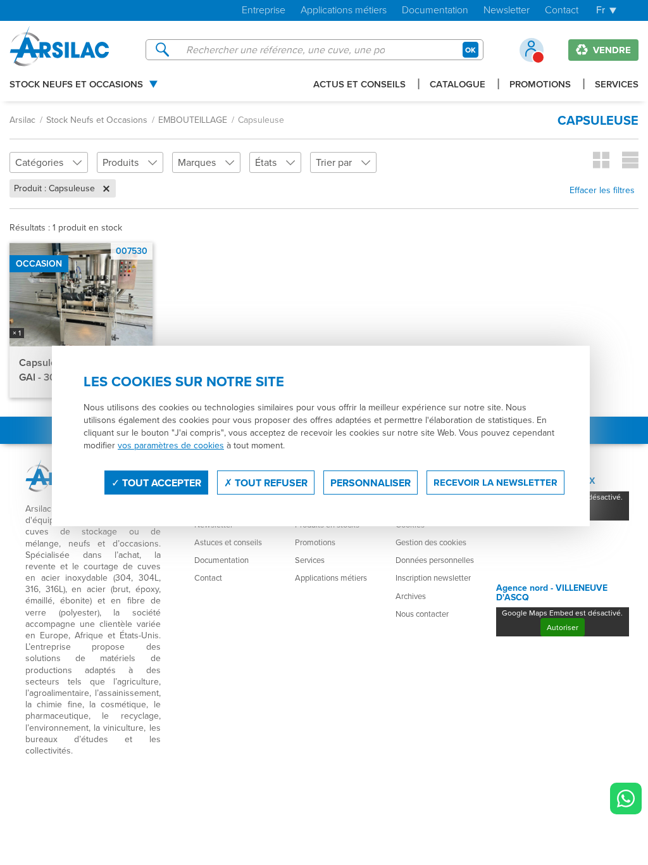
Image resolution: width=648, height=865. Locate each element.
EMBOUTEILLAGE (192, 119)
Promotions (540, 85)
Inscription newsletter (433, 577)
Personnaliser (370, 483)
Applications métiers (344, 10)
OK (470, 49)
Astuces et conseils (228, 542)
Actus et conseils (359, 85)
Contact (561, 10)
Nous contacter (422, 613)
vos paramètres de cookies (171, 445)
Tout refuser (270, 483)
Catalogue (457, 85)
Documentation (435, 10)
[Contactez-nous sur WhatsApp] (626, 798)
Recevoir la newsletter (495, 482)
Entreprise (263, 10)
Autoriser (562, 627)
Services (617, 85)
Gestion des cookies (431, 542)
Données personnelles (435, 559)
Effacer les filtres (602, 190)
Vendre (610, 50)
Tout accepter (160, 483)
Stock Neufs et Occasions (76, 85)
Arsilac (22, 119)
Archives (411, 596)
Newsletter (506, 10)
